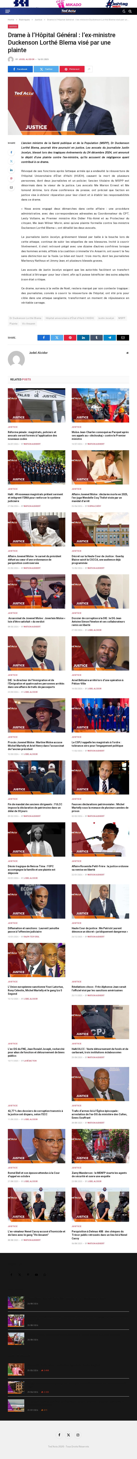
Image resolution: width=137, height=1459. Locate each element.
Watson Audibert (32, 444)
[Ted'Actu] (68, 11)
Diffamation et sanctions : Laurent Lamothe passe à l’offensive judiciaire (33, 930)
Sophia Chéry (94, 506)
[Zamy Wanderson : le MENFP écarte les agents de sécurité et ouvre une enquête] (100, 1146)
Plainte (14, 323)
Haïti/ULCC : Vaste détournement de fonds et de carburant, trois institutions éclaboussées (100, 1051)
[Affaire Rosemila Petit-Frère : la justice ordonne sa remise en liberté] (100, 839)
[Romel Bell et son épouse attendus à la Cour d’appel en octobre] (36, 1146)
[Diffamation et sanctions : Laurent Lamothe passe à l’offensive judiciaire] (36, 901)
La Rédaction (30, 1061)
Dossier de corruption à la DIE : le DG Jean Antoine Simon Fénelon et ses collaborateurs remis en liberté (98, 621)
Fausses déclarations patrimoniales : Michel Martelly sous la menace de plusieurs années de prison (100, 808)
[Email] (11, 187)
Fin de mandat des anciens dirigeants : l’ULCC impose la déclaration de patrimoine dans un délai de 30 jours (35, 808)
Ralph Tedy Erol (31, 937)
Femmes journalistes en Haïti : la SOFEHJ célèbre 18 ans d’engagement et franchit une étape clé (77, 1318)
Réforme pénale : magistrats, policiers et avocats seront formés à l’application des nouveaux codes (32, 435)
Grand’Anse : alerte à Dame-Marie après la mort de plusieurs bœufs (66, 1298)
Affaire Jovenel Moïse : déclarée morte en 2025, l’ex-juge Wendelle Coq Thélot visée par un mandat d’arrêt (100, 498)
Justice (13, 26)
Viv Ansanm (28, 323)
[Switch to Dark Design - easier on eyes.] (124, 11)
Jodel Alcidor (26, 59)
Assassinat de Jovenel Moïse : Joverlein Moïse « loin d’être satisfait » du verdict (36, 620)
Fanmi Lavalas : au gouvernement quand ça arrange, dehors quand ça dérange (73, 1334)
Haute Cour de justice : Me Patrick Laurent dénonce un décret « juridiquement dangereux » (100, 930)
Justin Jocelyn (106, 318)
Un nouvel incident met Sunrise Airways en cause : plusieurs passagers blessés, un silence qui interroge (76, 1403)
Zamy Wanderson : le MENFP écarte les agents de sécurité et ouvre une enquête (99, 1174)
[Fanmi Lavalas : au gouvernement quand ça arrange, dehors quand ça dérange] (16, 1339)
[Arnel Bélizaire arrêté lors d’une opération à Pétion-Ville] (100, 653)
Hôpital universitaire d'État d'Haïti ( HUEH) (70, 318)
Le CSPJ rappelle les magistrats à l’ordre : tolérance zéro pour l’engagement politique (97, 744)
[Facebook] (11, 152)
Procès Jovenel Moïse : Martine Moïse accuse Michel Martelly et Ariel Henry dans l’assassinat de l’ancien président (36, 746)
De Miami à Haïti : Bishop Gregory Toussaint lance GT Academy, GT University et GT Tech (76, 1385)
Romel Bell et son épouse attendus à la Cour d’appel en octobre (34, 1174)
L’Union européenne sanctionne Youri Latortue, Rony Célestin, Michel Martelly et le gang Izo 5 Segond (36, 990)
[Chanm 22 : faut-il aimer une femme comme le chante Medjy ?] (16, 1369)
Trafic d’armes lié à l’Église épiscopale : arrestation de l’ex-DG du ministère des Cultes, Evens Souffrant (99, 1114)
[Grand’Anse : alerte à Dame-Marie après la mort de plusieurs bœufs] (16, 1302)
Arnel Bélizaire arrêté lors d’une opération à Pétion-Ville (97, 682)
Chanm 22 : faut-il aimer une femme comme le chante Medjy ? (63, 1365)
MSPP (121, 318)
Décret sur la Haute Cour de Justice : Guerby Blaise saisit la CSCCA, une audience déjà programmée (98, 559)
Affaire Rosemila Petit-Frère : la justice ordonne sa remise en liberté (100, 868)
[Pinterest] (11, 178)
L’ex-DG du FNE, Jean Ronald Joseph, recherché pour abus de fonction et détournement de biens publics (36, 1052)
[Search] (130, 11)
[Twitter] (11, 161)
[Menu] (7, 11)
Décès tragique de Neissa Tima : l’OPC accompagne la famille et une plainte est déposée (31, 870)
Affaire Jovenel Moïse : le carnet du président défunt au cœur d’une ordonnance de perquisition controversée (34, 559)
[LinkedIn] (11, 169)
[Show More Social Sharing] (89, 69)
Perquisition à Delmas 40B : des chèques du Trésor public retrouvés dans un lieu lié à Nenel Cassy (99, 1235)
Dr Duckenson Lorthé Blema (25, 318)
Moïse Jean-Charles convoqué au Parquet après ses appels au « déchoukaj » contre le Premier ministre (100, 435)
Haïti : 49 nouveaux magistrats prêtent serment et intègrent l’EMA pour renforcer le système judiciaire (35, 498)
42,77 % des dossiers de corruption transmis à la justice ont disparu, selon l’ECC (35, 1113)
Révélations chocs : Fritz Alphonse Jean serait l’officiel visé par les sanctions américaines (99, 988)
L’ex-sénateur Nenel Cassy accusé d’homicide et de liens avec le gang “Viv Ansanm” (36, 1233)
